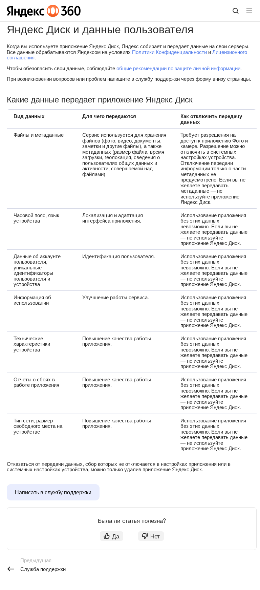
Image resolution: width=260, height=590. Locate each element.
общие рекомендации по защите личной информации (178, 68)
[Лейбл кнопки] (249, 10)
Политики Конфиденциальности (169, 51)
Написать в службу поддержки (53, 492)
